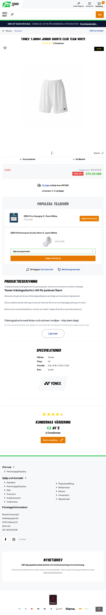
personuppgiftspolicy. (53, 572)
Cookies (22, 539)
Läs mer (53, 333)
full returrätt (47, 269)
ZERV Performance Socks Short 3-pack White (33, 232)
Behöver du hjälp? (97, 31)
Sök (100, 14)
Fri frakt (45, 185)
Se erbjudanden (89, 23)
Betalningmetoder (71, 269)
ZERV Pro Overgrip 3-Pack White (40, 216)
